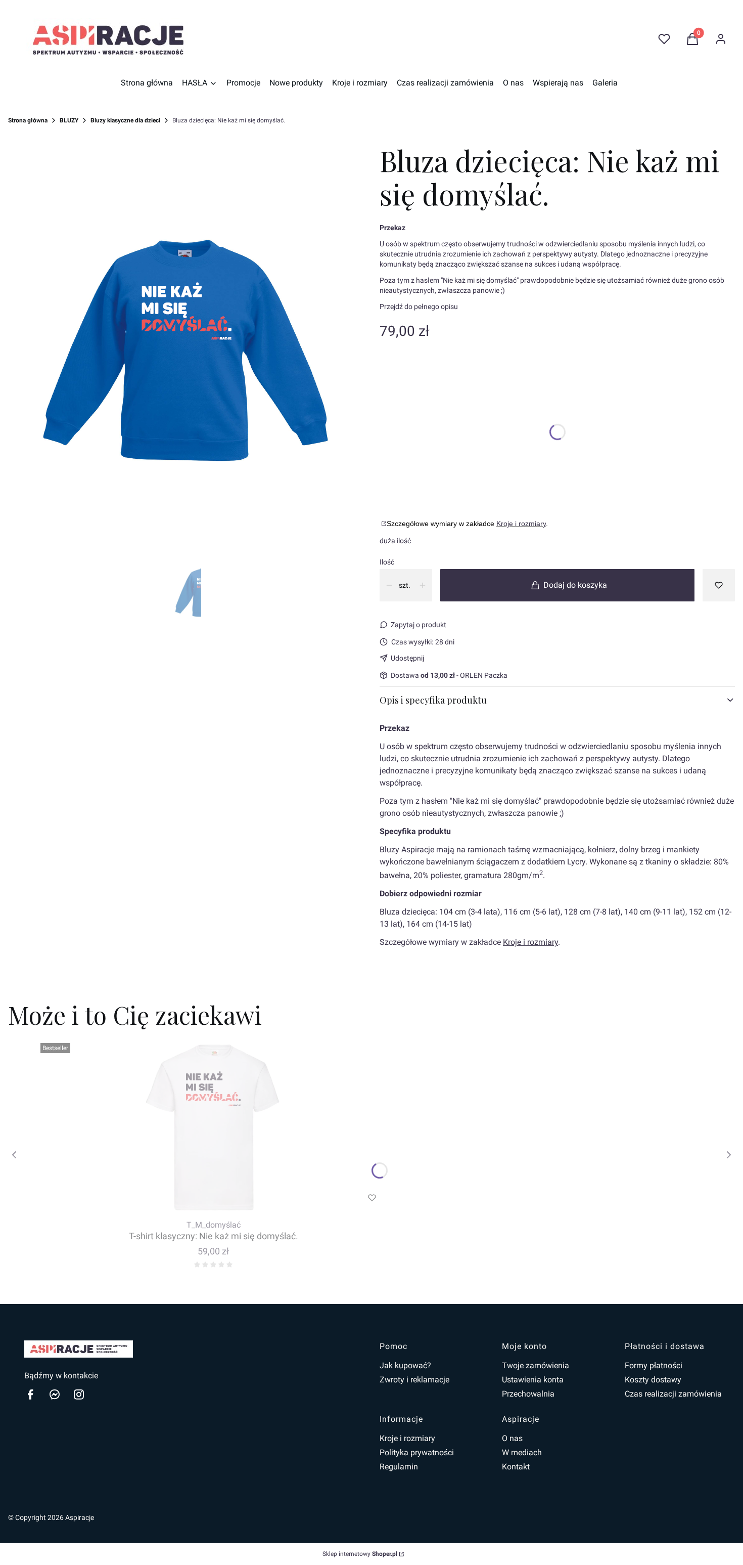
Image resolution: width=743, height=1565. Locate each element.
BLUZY (69, 120)
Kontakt (516, 1466)
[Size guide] (383, 523)
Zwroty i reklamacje (414, 1379)
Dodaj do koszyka (575, 585)
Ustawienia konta (533, 1379)
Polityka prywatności (417, 1452)
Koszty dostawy (653, 1379)
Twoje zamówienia (535, 1365)
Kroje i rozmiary (521, 523)
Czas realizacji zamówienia (673, 1394)
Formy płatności (653, 1365)
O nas (512, 1438)
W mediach (522, 1452)
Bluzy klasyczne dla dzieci (125, 120)
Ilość (387, 562)
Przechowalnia (528, 1394)
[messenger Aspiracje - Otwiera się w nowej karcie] (55, 1394)
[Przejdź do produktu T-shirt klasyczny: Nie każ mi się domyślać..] (213, 1127)
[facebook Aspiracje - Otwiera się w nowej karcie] (30, 1394)
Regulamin (399, 1466)
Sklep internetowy (359, 1553)
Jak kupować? (405, 1365)
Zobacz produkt (199, 1198)
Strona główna (28, 120)
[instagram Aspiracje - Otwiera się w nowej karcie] (79, 1394)
